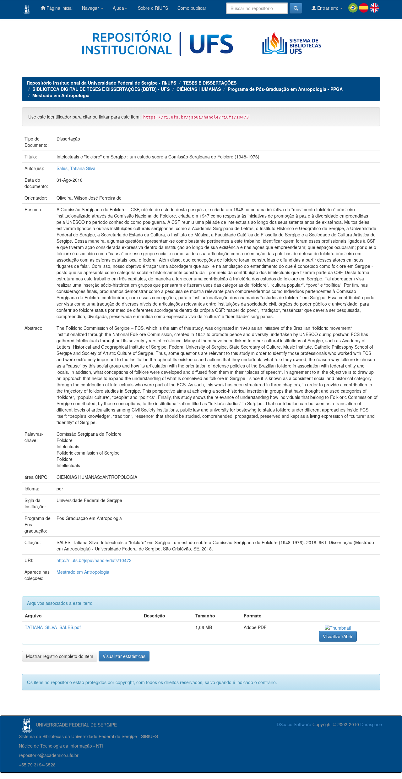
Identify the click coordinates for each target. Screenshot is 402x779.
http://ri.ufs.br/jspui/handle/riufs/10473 (94, 560)
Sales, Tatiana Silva (76, 168)
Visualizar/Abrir (338, 636)
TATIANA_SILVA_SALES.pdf (53, 627)
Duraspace (371, 724)
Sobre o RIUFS (152, 8)
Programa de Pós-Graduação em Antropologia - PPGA (285, 89)
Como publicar (191, 8)
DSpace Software (294, 724)
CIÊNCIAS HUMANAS (199, 89)
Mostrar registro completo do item (59, 656)
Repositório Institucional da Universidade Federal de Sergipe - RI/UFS (101, 83)
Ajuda (118, 8)
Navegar (91, 8)
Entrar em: (328, 8)
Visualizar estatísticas (124, 656)
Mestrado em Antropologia (61, 95)
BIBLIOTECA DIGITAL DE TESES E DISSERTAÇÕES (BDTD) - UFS (101, 89)
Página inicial (59, 8)
